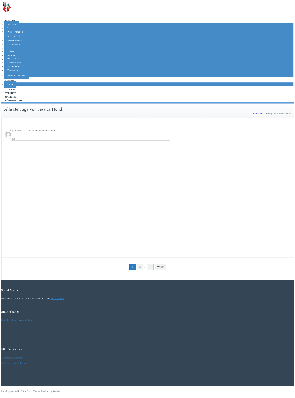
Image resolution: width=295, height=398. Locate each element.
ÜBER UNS (11, 21)
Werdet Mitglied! (15, 32)
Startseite (257, 113)
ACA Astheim (57, 298)
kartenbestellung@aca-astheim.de (17, 320)
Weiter (160, 266)
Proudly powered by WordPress (16, 391)
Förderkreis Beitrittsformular (14, 363)
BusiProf (45, 391)
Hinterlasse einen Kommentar (43, 130)
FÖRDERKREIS (13, 100)
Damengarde (13, 70)
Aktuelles (9, 80)
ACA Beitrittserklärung (12, 357)
